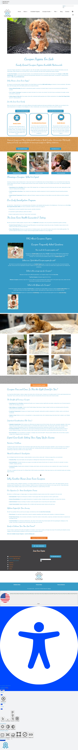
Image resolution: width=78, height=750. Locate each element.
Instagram (11, 564)
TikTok (10, 568)
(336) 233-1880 (16, 558)
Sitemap (49, 588)
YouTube (11, 566)
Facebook (11, 562)
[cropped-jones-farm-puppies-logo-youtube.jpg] (39, 571)
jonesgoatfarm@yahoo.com (15, 556)
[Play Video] (7, 475)
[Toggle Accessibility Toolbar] (0, 591)
